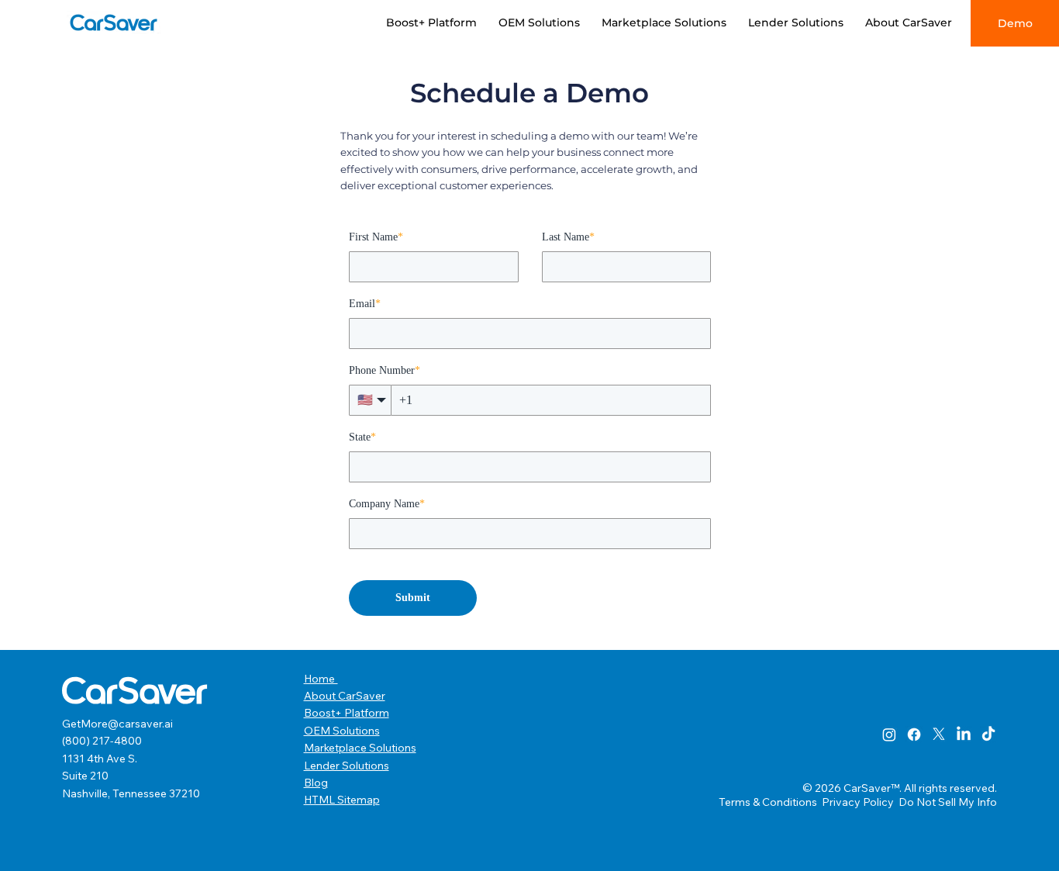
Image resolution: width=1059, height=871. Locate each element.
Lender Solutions (346, 765)
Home (321, 679)
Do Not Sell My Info (948, 802)
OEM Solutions (342, 731)
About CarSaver (344, 696)
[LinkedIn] (963, 734)
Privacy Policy (859, 802)
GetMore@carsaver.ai (117, 724)
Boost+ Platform (346, 713)
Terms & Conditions (769, 802)
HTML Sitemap (342, 800)
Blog (316, 783)
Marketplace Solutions (360, 748)
